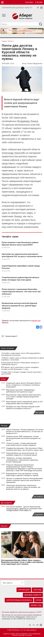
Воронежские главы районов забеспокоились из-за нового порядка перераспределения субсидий (23, 396)
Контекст (4, 526)
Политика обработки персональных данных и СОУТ (22, 612)
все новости (38, 496)
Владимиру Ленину (27, 121)
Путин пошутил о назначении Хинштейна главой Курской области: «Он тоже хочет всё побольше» (21, 291)
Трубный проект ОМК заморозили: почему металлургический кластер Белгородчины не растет (23, 438)
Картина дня (23, 590)
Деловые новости (33, 595)
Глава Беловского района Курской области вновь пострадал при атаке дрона (20, 278)
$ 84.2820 (29, 2)
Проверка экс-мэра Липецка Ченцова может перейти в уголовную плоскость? (23, 407)
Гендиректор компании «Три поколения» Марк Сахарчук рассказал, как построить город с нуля (24, 449)
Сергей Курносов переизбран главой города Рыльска (21, 267)
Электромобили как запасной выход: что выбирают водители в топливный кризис (21, 454)
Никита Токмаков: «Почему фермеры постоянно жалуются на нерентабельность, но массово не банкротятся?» (24, 431)
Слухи (3, 379)
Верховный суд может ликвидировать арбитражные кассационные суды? (20, 391)
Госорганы (29, 635)
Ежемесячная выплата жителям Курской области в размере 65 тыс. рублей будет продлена (19, 305)
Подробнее (38, 514)
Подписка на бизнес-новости (12, 633)
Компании (22, 635)
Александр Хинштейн (13, 153)
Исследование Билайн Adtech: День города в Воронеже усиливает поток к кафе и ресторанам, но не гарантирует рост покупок (22, 562)
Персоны (15, 635)
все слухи (39, 412)
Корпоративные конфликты (19, 600)
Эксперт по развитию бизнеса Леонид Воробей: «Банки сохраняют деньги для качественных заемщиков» (24, 480)
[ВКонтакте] (37, 327)
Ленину (18, 216)
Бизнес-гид (36, 605)
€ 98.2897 (39, 2)
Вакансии (24, 633)
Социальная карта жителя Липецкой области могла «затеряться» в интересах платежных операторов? (23, 385)
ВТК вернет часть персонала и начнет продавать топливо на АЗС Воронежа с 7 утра (20, 368)
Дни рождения (6, 503)
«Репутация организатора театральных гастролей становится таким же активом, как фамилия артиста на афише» (23, 487)
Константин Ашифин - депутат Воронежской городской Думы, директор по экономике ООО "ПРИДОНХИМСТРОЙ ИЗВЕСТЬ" (24, 508)
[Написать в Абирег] (41, 7)
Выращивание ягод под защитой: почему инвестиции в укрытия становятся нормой (22, 474)
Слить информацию (34, 633)
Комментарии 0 (11, 336)
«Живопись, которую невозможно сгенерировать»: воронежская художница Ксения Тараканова (22, 460)
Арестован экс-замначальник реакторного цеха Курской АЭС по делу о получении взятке (22, 255)
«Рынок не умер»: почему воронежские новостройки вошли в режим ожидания (21, 444)
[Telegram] (40, 327)
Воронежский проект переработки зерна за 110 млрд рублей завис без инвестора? (24, 402)
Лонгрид (4, 426)
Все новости (7, 583)
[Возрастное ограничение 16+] (2, 2)
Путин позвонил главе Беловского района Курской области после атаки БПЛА (20, 243)
